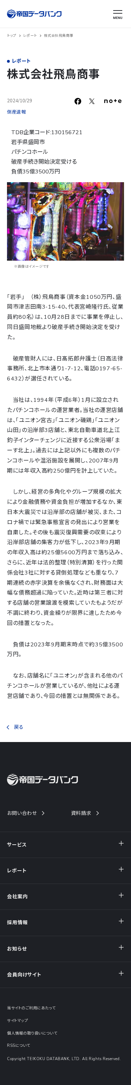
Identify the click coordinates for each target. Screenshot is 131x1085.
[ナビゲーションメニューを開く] (117, 14)
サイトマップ (17, 1020)
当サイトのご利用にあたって (31, 1008)
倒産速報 (16, 112)
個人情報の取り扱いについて (32, 1033)
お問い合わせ (22, 813)
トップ (11, 35)
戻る (18, 727)
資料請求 (81, 813)
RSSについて (18, 1045)
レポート (30, 35)
